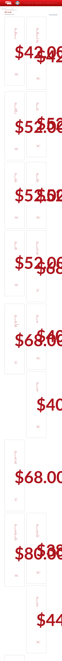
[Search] (12, 9)
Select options (16, 74)
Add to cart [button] (37, 290)
